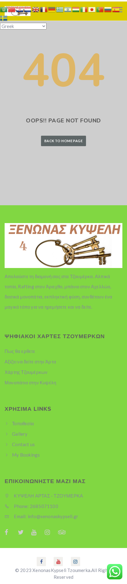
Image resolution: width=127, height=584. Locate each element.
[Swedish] (4, 17)
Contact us (23, 444)
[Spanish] (116, 9)
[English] (36, 9)
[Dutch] (28, 9)
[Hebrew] (68, 9)
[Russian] (108, 9)
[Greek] (60, 9)
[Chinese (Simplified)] (12, 9)
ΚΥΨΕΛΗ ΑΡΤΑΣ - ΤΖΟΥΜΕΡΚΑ (48, 495)
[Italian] (84, 9)
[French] (44, 9)
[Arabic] (4, 9)
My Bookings (26, 455)
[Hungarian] (76, 9)
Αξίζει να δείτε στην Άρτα (30, 361)
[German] (52, 9)
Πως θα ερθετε (20, 351)
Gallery (19, 434)
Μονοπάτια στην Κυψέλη (30, 382)
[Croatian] (20, 9)
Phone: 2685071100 (35, 506)
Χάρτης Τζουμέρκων (26, 372)
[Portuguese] (100, 9)
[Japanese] (92, 9)
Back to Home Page (63, 141)
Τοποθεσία (23, 423)
